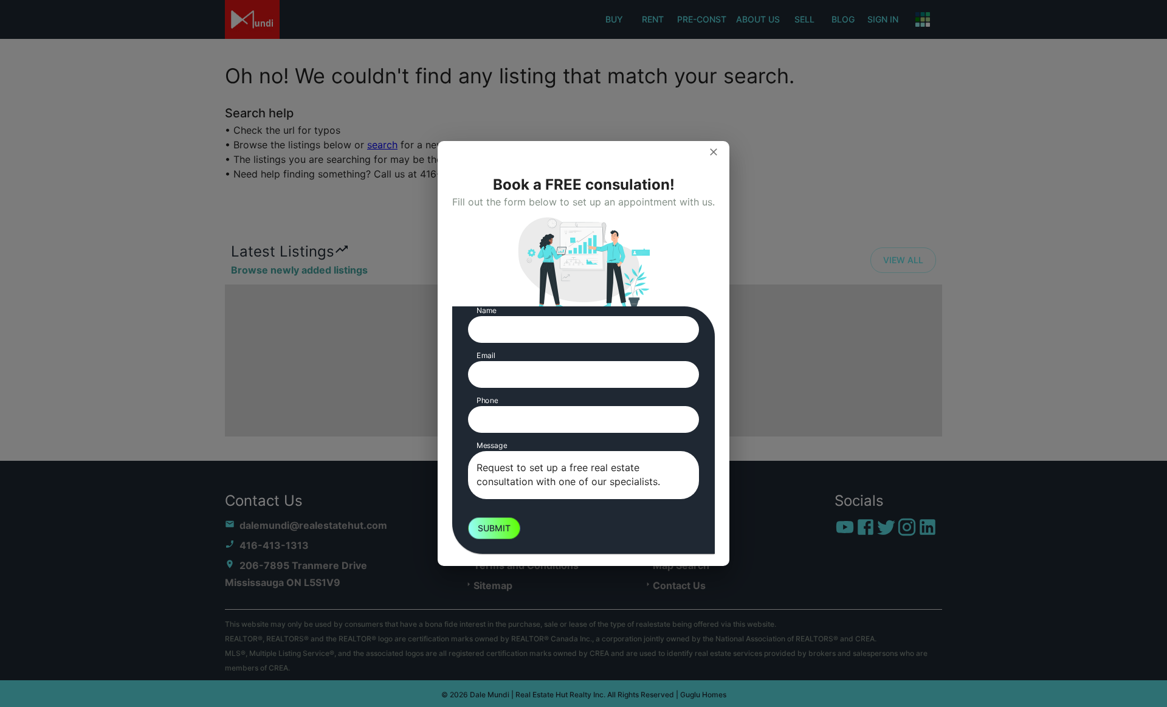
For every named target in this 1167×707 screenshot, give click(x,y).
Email (486, 355)
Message (492, 445)
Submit (494, 528)
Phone (487, 400)
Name (487, 310)
